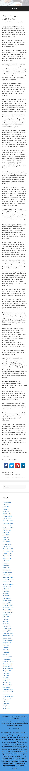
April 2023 (6, 596)
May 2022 (6, 621)
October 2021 (7, 638)
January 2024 (7, 575)
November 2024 (8, 551)
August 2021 (7, 643)
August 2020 (7, 671)
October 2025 (7, 525)
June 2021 (6, 647)
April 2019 (6, 708)
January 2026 (7, 518)
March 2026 (6, 514)
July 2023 (6, 589)
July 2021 (6, 645)
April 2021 (6, 652)
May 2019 (6, 706)
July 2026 (6, 504)
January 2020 (7, 687)
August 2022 (7, 614)
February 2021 (7, 657)
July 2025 (6, 532)
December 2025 (8, 521)
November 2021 (8, 635)
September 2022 (8, 612)
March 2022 (6, 626)
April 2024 (6, 568)
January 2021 (7, 659)
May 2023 (6, 593)
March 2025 (6, 542)
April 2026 (6, 511)
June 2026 (6, 507)
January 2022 (7, 631)
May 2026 (6, 509)
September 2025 (8, 528)
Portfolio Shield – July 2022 (12, 474)
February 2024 (7, 572)
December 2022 (8, 605)
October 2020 (7, 666)
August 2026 (7, 502)
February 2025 (7, 544)
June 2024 (6, 563)
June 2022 (6, 619)
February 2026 (7, 516)
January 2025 (7, 546)
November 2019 (8, 692)
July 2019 (6, 701)
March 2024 (6, 570)
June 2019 (6, 704)
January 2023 (7, 603)
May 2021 (6, 650)
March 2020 (6, 682)
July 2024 (6, 560)
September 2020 (8, 668)
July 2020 (6, 673)
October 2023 (7, 582)
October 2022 (7, 610)
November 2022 (8, 607)
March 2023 (6, 598)
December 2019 (8, 689)
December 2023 (8, 577)
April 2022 (6, 624)
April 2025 (6, 539)
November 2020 (8, 664)
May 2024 (6, 565)
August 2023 (7, 586)
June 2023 (6, 591)
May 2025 (6, 537)
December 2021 (8, 633)
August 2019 (7, 699)
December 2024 (8, 549)
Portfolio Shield (9, 472)
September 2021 (8, 640)
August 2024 (7, 558)
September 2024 (8, 556)
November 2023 (8, 579)
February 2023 (7, 600)
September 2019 (8, 696)
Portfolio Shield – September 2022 (14, 477)
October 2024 (7, 553)
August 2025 (7, 530)
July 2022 (6, 617)
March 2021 (6, 654)
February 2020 (7, 685)
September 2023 (8, 584)
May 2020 (6, 678)
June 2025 (6, 535)
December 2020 (8, 661)
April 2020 (6, 680)
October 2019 (7, 694)
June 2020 (6, 675)
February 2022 (7, 628)
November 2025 (8, 523)
